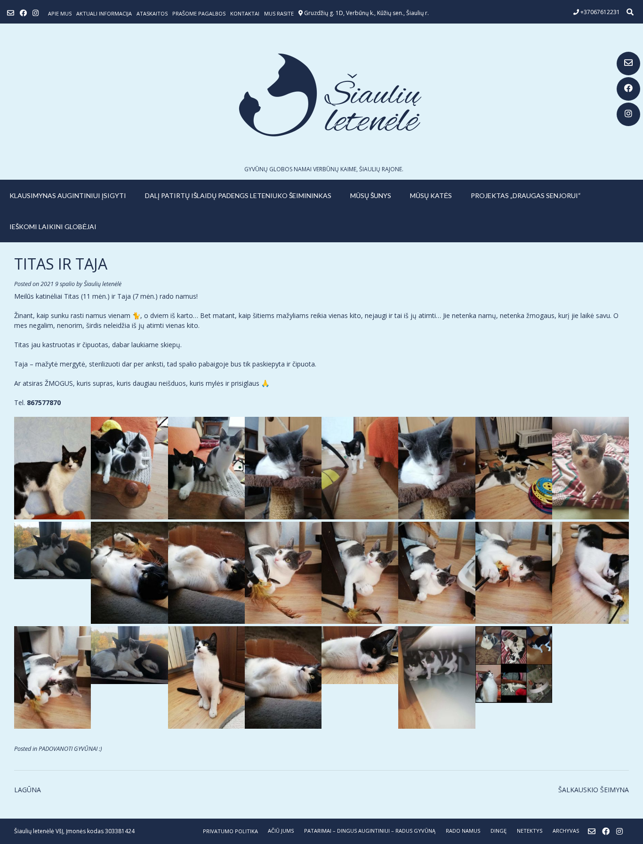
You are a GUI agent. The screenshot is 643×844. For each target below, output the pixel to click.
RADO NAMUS (463, 830)
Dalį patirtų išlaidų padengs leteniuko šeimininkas (238, 195)
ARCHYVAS (566, 830)
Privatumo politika (230, 831)
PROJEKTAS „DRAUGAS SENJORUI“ (526, 195)
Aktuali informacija (104, 13)
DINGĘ (498, 830)
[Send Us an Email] (628, 63)
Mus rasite (279, 13)
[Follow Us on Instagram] (628, 114)
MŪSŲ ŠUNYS (370, 195)
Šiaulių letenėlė (102, 284)
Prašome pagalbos (198, 13)
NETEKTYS (529, 830)
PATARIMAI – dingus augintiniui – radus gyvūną (369, 830)
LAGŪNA (27, 789)
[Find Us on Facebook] (628, 89)
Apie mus (60, 13)
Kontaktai (244, 13)
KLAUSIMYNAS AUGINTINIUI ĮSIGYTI (67, 195)
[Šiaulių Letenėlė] (321, 94)
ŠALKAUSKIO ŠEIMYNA (593, 789)
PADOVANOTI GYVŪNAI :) (70, 749)
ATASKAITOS (152, 13)
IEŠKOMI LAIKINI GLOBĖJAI (52, 227)
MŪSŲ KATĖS (431, 195)
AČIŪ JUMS (281, 830)
